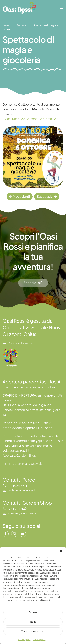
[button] (61, 551)
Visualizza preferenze (33, 631)
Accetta (33, 612)
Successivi (45, 197)
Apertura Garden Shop (19, 455)
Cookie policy (24, 639)
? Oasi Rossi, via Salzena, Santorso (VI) (30, 119)
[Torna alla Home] (19, 7)
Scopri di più (33, 283)
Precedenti (21, 197)
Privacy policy (39, 639)
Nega (33, 621)
